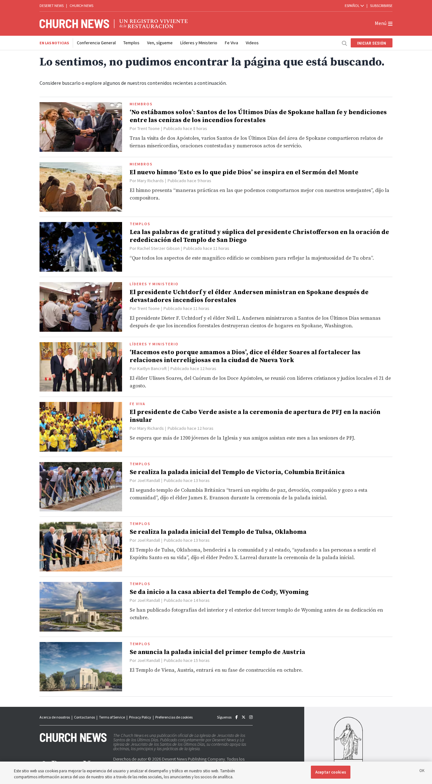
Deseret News (52, 5)
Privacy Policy (140, 717)
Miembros (141, 104)
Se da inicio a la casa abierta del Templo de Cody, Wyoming (219, 592)
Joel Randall (148, 480)
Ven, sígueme (160, 43)
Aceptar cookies (330, 772)
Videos (252, 43)
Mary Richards (150, 180)
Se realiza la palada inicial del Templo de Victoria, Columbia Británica (237, 472)
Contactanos (84, 717)
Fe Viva (231, 43)
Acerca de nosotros (55, 717)
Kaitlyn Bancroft (152, 368)
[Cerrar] (422, 772)
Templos (131, 43)
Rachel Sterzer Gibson (158, 248)
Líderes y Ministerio (198, 43)
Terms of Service (112, 717)
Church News (81, 5)
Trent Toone (148, 128)
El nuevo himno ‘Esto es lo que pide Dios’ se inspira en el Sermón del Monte (244, 172)
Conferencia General (96, 43)
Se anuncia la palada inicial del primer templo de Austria (217, 652)
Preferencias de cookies (174, 717)
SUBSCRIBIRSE (381, 5)
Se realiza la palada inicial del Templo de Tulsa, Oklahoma (218, 532)
